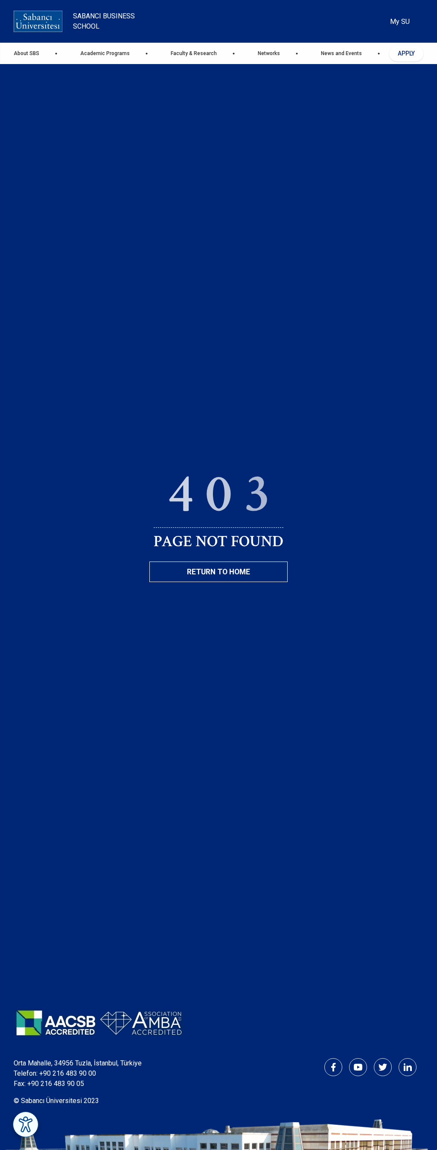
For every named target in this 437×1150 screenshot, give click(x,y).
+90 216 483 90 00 (67, 1073)
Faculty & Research (194, 53)
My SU (400, 22)
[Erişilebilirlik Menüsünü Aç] (25, 1124)
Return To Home (218, 572)
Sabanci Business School (104, 21)
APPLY (406, 53)
